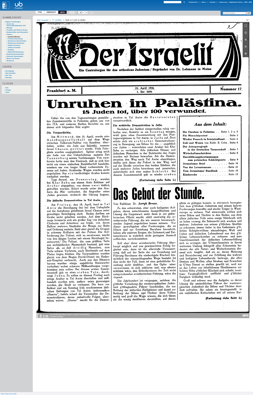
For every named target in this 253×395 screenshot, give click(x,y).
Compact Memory (14, 36)
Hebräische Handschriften (17, 41)
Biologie (9, 28)
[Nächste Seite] (83, 12)
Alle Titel (8, 75)
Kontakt (212, 2)
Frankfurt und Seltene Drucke (17, 30)
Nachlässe (10, 60)
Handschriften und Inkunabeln (17, 32)
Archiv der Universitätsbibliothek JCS (16, 24)
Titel (40, 12)
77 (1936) (57, 20)
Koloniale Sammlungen (15, 56)
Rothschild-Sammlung (15, 52)
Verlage (8, 90)
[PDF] (246, 46)
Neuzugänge (9, 71)
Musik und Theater (13, 58)
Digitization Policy (236, 2)
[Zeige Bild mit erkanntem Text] (91, 12)
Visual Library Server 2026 (8, 394)
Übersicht (51, 12)
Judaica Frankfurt (14, 47)
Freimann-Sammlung (15, 39)
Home (204, 2)
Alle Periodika (10, 73)
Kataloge (11, 49)
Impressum (223, 2)
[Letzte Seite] (86, 12)
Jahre (7, 92)
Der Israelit (42, 20)
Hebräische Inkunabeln (16, 43)
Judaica (9, 34)
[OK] (184, 2)
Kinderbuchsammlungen (15, 54)
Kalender (8, 77)
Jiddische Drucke (14, 45)
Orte (6, 88)
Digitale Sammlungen (13, 22)
